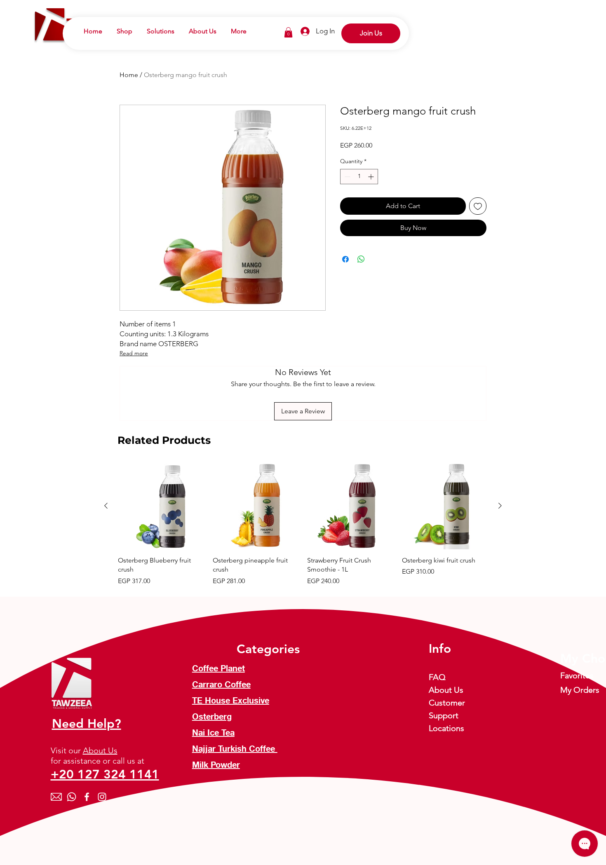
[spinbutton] (359, 176)
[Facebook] (86, 796)
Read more (134, 353)
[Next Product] (500, 506)
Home (129, 75)
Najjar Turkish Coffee (234, 750)
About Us (100, 750)
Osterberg (212, 717)
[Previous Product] (106, 506)
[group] (303, 524)
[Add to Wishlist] (477, 206)
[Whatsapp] (71, 796)
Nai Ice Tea (213, 733)
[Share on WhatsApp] (361, 259)
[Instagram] (102, 796)
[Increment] (371, 176)
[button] (288, 32)
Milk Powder (216, 766)
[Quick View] (161, 506)
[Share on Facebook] (345, 259)
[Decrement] (346, 176)
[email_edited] (56, 796)
